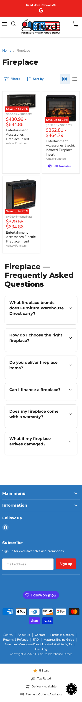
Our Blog (41, 649)
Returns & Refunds (15, 640)
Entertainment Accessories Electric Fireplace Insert (21, 237)
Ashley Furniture (16, 143)
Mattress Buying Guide (59, 640)
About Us (24, 635)
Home (6, 51)
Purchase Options (62, 635)
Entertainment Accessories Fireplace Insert (17, 134)
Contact (40, 635)
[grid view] (65, 79)
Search (8, 635)
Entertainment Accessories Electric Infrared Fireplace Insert (60, 148)
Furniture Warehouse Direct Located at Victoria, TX (38, 644)
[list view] (75, 79)
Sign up (65, 563)
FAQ (36, 640)
